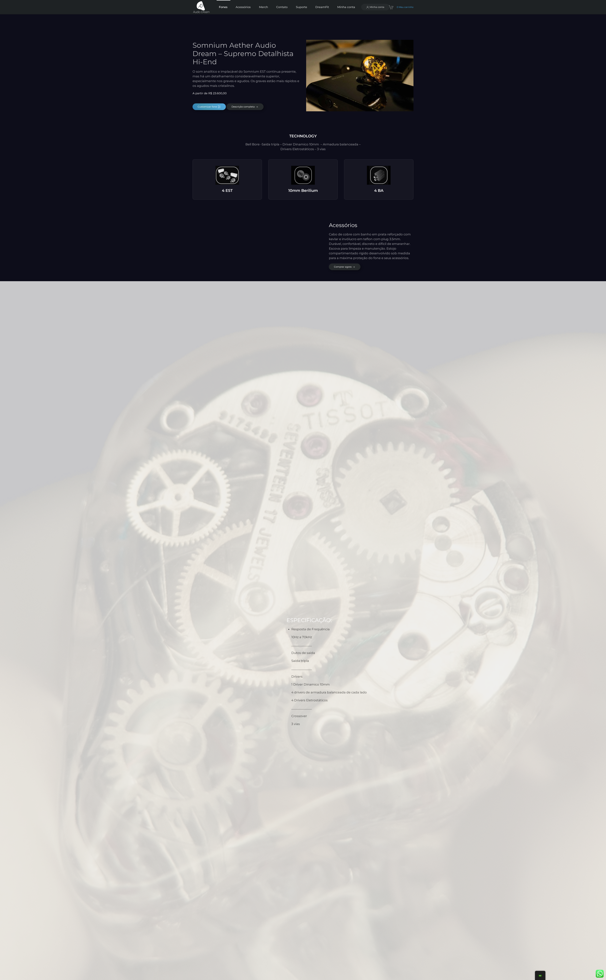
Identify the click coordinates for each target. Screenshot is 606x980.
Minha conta (376, 7)
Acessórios (243, 7)
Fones (223, 7)
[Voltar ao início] (202, 7)
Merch (263, 7)
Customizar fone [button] (208, 106)
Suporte (301, 7)
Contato (282, 7)
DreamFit (322, 7)
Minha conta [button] (346, 7)
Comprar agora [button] (343, 266)
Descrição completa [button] (243, 106)
